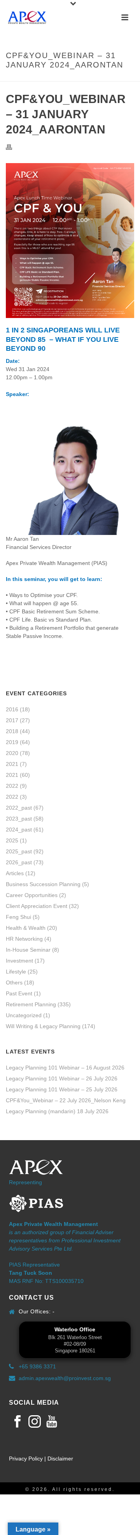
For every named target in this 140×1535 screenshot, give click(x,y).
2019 (12, 742)
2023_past (19, 818)
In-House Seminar (28, 950)
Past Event (19, 993)
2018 (12, 731)
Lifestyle (16, 971)
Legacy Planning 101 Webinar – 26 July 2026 (61, 1078)
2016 (12, 709)
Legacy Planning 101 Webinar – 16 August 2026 (65, 1067)
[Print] (13, 146)
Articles (15, 873)
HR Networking (24, 939)
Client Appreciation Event (36, 906)
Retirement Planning (31, 1004)
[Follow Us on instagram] (34, 1421)
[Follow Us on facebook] (17, 1421)
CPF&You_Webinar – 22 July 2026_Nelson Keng (66, 1100)
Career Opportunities (32, 895)
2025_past (19, 851)
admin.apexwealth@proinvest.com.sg (65, 1378)
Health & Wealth (26, 928)
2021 (12, 764)
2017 (12, 720)
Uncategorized (24, 1015)
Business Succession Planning (43, 884)
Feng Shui (18, 917)
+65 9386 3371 (37, 1366)
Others (14, 982)
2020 (12, 753)
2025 (12, 840)
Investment (19, 961)
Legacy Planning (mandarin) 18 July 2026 (57, 1111)
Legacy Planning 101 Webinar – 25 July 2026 (61, 1089)
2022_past (19, 808)
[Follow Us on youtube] (52, 1421)
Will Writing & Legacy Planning (43, 1026)
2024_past (19, 829)
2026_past (19, 862)
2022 (12, 786)
